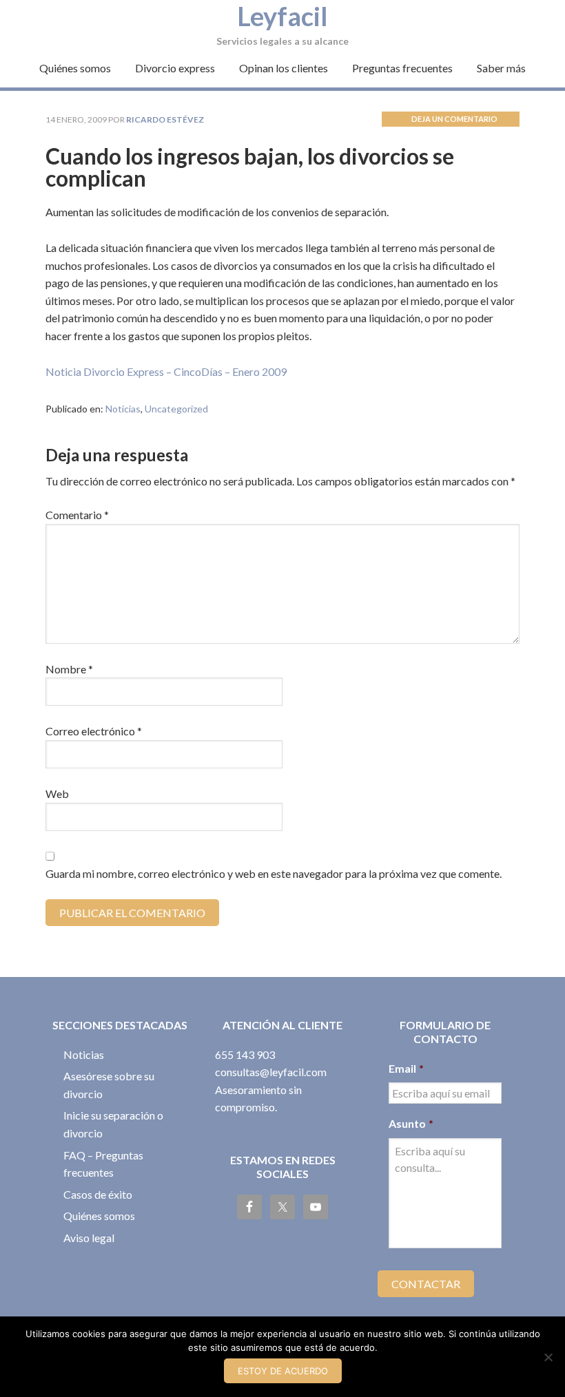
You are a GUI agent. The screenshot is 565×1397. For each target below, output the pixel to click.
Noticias (123, 408)
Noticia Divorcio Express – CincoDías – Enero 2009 (166, 371)
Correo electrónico (93, 730)
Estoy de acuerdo (283, 1370)
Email (406, 1068)
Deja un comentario (454, 118)
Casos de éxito (97, 1194)
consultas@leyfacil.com (271, 1071)
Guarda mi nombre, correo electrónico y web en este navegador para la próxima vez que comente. (273, 873)
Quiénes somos (99, 1215)
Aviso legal (88, 1237)
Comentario (77, 514)
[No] (548, 1357)
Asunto (411, 1123)
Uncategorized (176, 408)
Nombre (69, 668)
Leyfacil (282, 16)
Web (57, 793)
